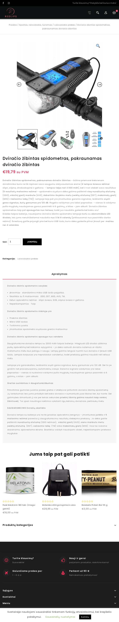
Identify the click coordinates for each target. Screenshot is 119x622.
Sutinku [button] (85, 616)
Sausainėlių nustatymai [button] (60, 616)
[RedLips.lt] (11, 13)
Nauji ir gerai (77, 558)
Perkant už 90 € (79, 571)
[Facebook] (5, 3)
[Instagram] (10, 3)
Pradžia (13, 25)
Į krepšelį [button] (20, 494)
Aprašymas (59, 274)
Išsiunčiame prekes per (27, 571)
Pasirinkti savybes (99, 494)
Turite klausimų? (23, 558)
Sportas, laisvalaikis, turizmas (35, 25)
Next (101, 138)
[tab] (59, 274)
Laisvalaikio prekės (64, 25)
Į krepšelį (32, 241)
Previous (17, 138)
